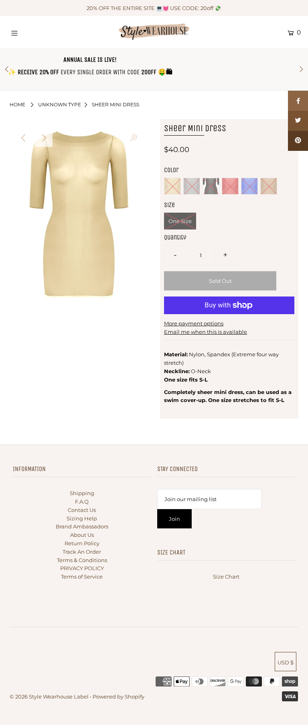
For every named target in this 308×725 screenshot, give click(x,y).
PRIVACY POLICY (82, 568)
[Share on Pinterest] (298, 141)
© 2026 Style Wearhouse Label (49, 696)
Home (17, 105)
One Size (180, 221)
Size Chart (226, 576)
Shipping (82, 493)
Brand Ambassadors (82, 526)
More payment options (193, 323)
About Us (82, 535)
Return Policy (82, 543)
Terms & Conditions (82, 560)
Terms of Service (82, 576)
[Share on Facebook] (298, 101)
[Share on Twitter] (298, 121)
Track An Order (82, 551)
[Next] (44, 138)
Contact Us (82, 510)
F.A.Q (82, 501)
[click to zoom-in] (133, 138)
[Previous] (24, 138)
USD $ (286, 662)
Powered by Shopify (118, 696)
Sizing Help (82, 518)
